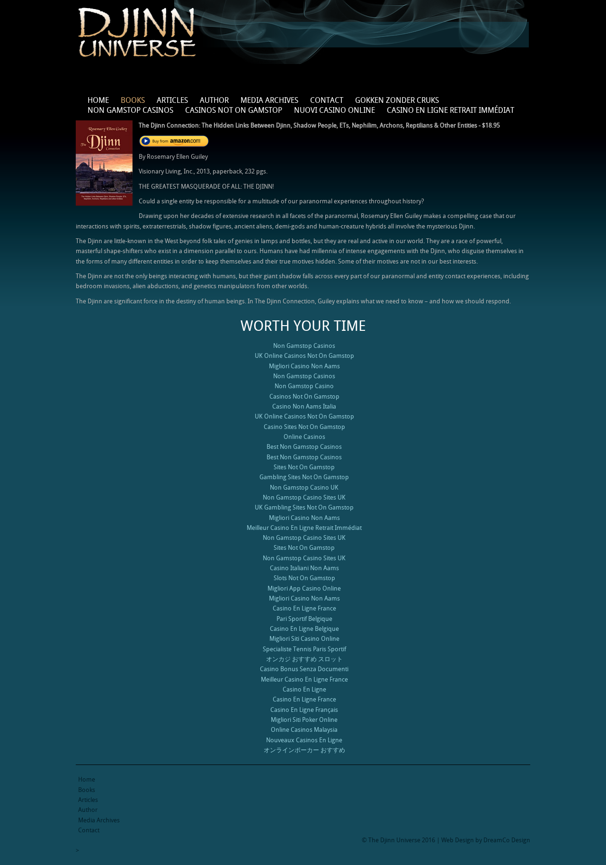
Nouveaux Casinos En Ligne (304, 740)
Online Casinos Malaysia (304, 729)
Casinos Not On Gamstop (233, 110)
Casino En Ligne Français (304, 709)
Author (214, 100)
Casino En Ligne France (304, 608)
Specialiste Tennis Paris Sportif (304, 649)
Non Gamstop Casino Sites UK (304, 497)
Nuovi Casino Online (334, 110)
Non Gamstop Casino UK (304, 487)
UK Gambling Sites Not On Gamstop (304, 507)
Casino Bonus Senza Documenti (304, 669)
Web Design (457, 840)
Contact (326, 100)
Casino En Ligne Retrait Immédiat (450, 110)
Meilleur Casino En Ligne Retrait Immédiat (304, 527)
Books (133, 100)
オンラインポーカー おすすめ (304, 750)
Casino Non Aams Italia (304, 406)
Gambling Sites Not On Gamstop (304, 477)
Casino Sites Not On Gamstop (304, 426)
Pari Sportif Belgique (304, 618)
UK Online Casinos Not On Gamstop (304, 355)
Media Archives (269, 100)
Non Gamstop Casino (304, 386)
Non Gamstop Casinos (130, 110)
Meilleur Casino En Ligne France (304, 679)
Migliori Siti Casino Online (304, 638)
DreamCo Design (506, 840)
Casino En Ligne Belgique (304, 628)
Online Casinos (304, 436)
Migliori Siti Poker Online (304, 719)
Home (98, 100)
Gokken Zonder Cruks (397, 100)
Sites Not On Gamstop (304, 467)
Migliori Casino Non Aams (304, 366)
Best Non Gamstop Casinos (304, 446)
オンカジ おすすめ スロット (304, 659)
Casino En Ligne (304, 689)
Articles (172, 100)
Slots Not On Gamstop (304, 578)
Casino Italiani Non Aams (304, 568)
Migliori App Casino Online (304, 588)
